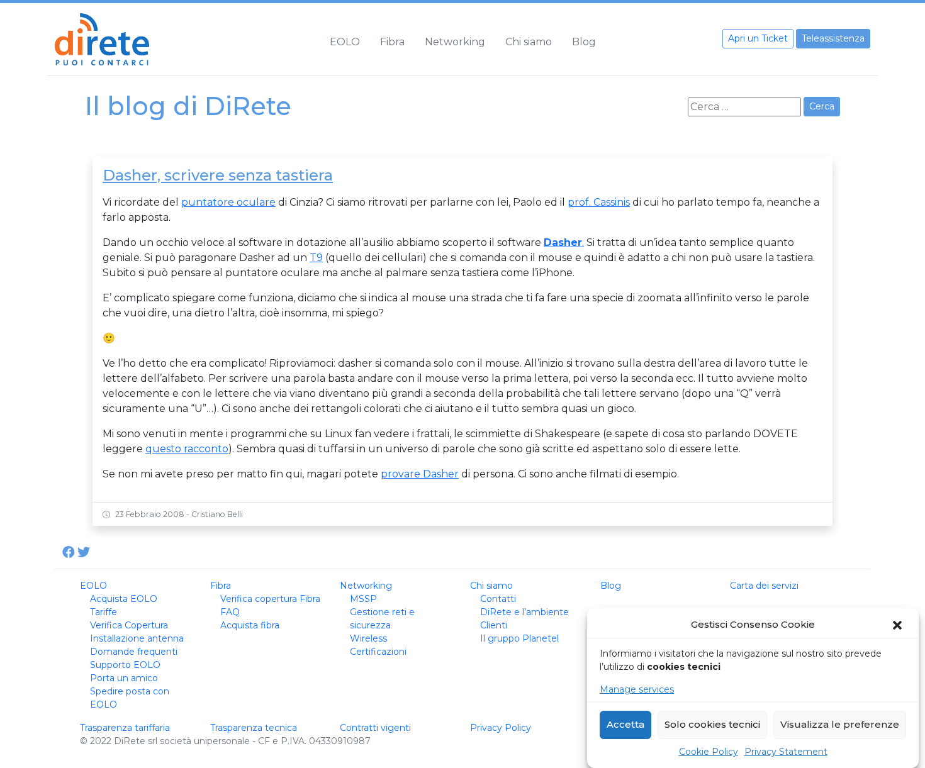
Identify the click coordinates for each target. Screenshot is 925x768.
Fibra (392, 42)
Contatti (498, 598)
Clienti (493, 625)
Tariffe (103, 612)
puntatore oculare (228, 202)
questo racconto (186, 449)
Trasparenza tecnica (253, 727)
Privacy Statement (785, 751)
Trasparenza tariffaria (125, 727)
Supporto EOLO (125, 665)
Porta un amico (124, 678)
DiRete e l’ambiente (524, 612)
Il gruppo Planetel (519, 638)
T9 (316, 258)
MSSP (363, 598)
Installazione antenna (137, 638)
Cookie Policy (708, 751)
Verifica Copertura (129, 625)
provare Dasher (420, 474)
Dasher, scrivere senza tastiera (218, 175)
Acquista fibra (249, 625)
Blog (584, 42)
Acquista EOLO (123, 598)
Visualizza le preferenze (839, 725)
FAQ (230, 612)
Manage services (637, 689)
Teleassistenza (833, 38)
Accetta (625, 725)
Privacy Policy (500, 727)
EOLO (345, 42)
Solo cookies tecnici (712, 725)
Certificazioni (378, 651)
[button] (898, 625)
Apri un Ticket (758, 38)
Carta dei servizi (764, 585)
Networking (455, 42)
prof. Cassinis (599, 202)
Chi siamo (528, 42)
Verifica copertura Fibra (270, 598)
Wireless (368, 638)
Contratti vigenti (375, 727)
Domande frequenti (133, 651)
